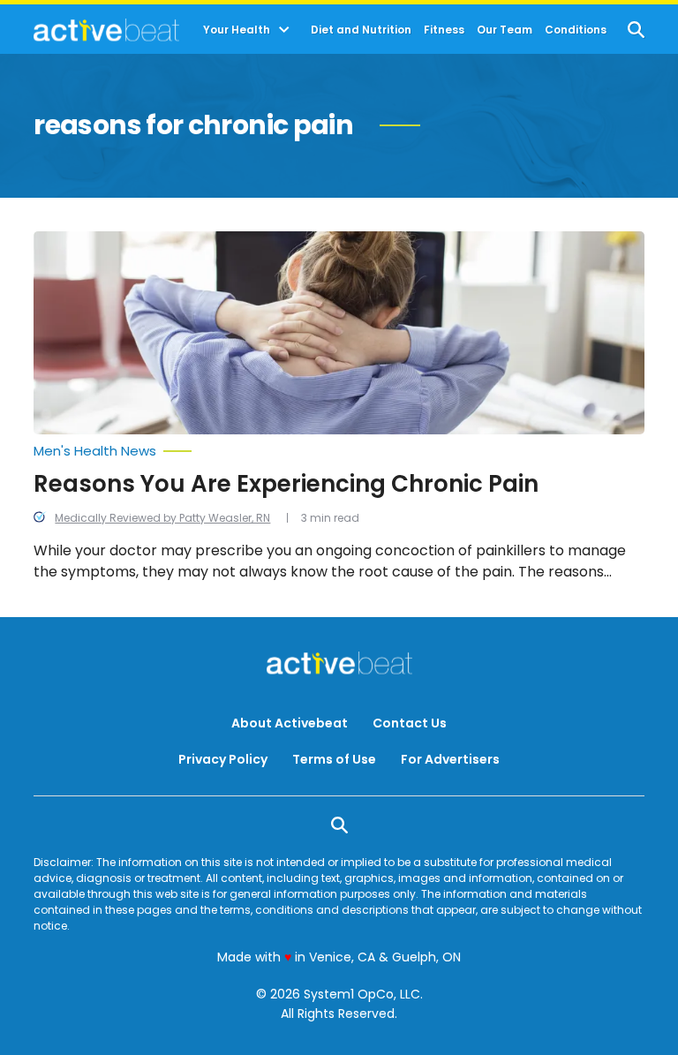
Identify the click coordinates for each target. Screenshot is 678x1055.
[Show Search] (636, 29)
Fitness (444, 30)
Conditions (575, 30)
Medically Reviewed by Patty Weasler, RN (162, 517)
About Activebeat (289, 723)
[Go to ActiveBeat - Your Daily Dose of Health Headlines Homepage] (106, 30)
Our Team (504, 30)
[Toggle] (284, 30)
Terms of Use (334, 759)
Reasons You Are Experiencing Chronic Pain (286, 484)
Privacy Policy (222, 759)
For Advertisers (450, 759)
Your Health (236, 30)
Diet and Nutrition (361, 30)
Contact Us (410, 723)
